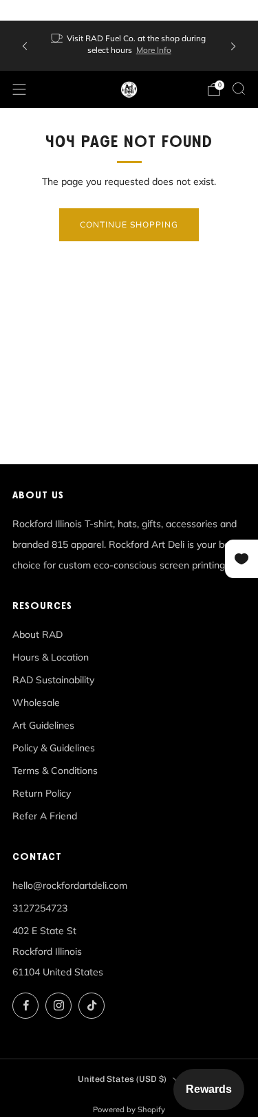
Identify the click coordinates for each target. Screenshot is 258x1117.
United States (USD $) (122, 1079)
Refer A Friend (44, 816)
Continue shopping (129, 224)
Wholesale (36, 702)
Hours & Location (50, 657)
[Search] (239, 89)
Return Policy (41, 793)
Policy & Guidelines (53, 748)
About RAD (37, 634)
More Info (153, 50)
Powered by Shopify (129, 1109)
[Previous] (25, 45)
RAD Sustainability (53, 680)
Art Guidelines (43, 725)
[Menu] (19, 89)
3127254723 (39, 908)
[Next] (233, 45)
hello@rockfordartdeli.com (69, 885)
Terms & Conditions (55, 770)
